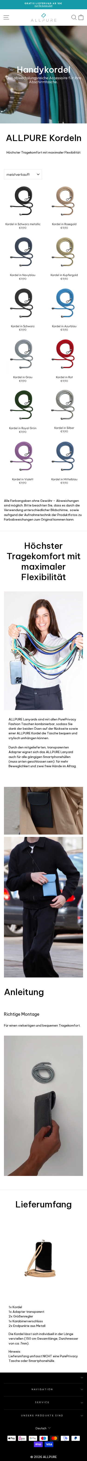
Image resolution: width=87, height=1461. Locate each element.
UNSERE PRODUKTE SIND (42, 1415)
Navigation (42, 1389)
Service (42, 1402)
